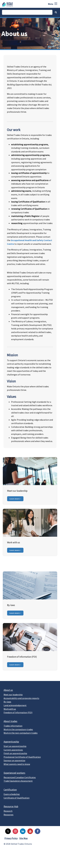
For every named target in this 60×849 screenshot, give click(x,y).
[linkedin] (22, 831)
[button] (55, 4)
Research (8, 811)
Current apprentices (13, 749)
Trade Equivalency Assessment (18, 780)
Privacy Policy (11, 838)
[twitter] (7, 831)
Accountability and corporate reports (21, 698)
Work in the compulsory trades (18, 729)
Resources (8, 814)
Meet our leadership (13, 694)
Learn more (14, 499)
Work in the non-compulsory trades (21, 732)
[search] (27, 12)
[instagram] (14, 831)
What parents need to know (17, 764)
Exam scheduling (12, 794)
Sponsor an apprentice (14, 760)
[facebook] (36, 831)
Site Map (23, 838)
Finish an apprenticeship (15, 753)
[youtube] (29, 831)
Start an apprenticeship (15, 746)
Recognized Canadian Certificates (20, 777)
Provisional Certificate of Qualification (22, 757)
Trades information (13, 725)
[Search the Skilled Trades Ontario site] (56, 12)
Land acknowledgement (15, 705)
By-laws (7, 701)
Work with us (10, 709)
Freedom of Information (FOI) (18, 712)
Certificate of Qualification (16, 797)
